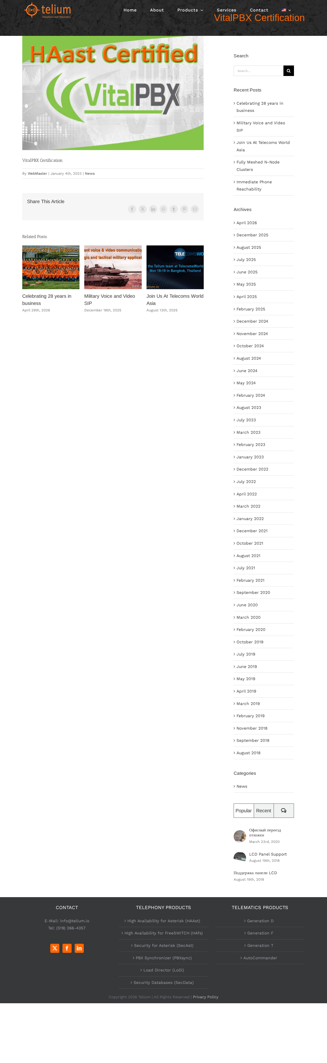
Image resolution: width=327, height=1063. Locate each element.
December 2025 (252, 235)
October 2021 (250, 543)
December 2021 (252, 530)
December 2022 (252, 469)
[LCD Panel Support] (240, 855)
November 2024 (252, 333)
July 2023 (246, 420)
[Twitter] (54, 948)
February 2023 (251, 444)
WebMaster (37, 173)
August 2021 (248, 555)
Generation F (260, 933)
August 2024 (249, 358)
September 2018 (253, 740)
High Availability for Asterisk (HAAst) (163, 920)
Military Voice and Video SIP (113, 267)
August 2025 (249, 247)
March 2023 (248, 432)
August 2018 (248, 752)
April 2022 (247, 494)
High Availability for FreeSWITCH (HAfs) (163, 933)
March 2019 (248, 703)
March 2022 (248, 506)
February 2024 (251, 395)
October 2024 (250, 345)
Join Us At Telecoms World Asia (175, 267)
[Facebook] (67, 948)
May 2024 (246, 382)
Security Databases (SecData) (164, 982)
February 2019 (251, 715)
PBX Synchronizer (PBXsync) (164, 957)
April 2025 (247, 296)
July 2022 (246, 481)
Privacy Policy (205, 997)
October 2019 (250, 642)
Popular (244, 810)
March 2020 (249, 617)
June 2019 (247, 666)
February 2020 (251, 629)
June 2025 (247, 272)
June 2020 (247, 604)
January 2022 (250, 518)
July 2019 (246, 654)
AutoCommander (260, 957)
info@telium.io (74, 920)
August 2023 (249, 407)
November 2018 (252, 728)
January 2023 (250, 457)
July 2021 (246, 567)
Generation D (260, 920)
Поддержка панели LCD (255, 872)
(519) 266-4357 (71, 928)
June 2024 (247, 370)
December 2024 (252, 321)
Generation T (260, 945)
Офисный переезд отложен (265, 832)
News (90, 173)
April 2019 (246, 691)
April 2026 (247, 222)
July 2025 (246, 259)
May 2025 (246, 284)
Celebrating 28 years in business (51, 267)
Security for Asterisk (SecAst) (163, 945)
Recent (263, 810)
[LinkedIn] (79, 948)
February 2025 (251, 309)
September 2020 (253, 592)
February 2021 (251, 580)
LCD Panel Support (268, 854)
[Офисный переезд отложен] (240, 833)
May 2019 (246, 678)
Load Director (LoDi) (163, 970)
